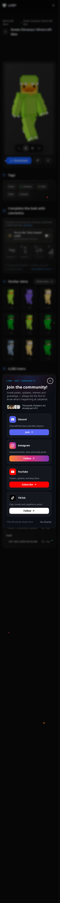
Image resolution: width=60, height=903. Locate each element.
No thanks (46, 521)
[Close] (50, 381)
